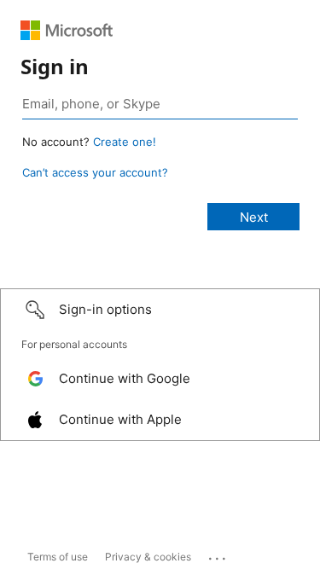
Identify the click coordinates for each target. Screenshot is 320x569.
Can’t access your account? (95, 172)
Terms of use (57, 556)
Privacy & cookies (148, 556)
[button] (160, 309)
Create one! (124, 141)
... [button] (218, 554)
